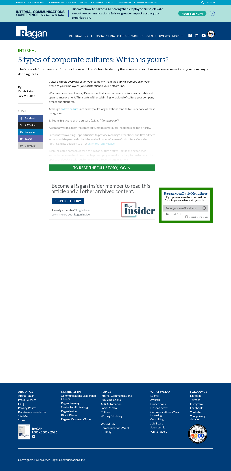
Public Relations (111, 399)
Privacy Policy (27, 408)
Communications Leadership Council (78, 397)
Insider (83, 2)
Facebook (196, 408)
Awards (155, 399)
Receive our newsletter (32, 412)
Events (154, 395)
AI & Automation (111, 404)
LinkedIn (195, 395)
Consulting (157, 419)
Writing (137, 36)
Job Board (156, 423)
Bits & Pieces (69, 415)
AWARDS (164, 36)
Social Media (105, 36)
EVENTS (151, 36)
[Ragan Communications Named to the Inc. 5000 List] (211, 33)
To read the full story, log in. (102, 168)
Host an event (158, 408)
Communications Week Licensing (164, 413)
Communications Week (115, 428)
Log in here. (83, 210)
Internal (75, 36)
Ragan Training (37, 2)
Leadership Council (101, 2)
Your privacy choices (198, 417)
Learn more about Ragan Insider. (71, 214)
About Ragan (26, 395)
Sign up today (68, 201)
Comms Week (123, 2)
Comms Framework (146, 2)
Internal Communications (116, 395)
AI (92, 36)
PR (86, 36)
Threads (195, 399)
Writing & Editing (111, 416)
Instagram (196, 404)
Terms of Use (202, 217)
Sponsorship (157, 427)
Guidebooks (158, 404)
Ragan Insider (69, 411)
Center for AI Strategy (62, 2)
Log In (211, 2)
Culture (123, 36)
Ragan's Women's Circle (76, 419)
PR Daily (20, 2)
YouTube (195, 412)
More (176, 36)
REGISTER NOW (192, 13)
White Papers (158, 431)
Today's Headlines (172, 214)
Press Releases (27, 399)
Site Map (23, 416)
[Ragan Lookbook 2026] (37, 431)
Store (21, 420)
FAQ (21, 404)
